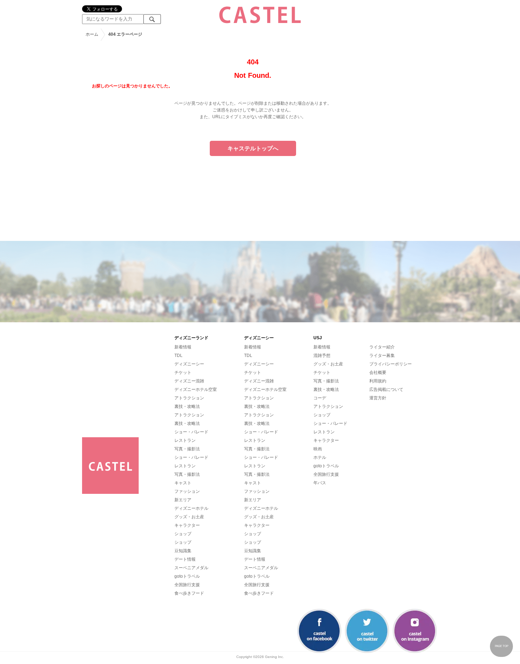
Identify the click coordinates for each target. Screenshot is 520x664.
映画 (317, 448)
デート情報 (185, 559)
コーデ (319, 397)
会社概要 (377, 372)
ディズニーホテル (191, 508)
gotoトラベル (187, 576)
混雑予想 (321, 355)
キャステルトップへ (252, 148)
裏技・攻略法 (187, 406)
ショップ (182, 533)
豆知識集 (182, 550)
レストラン (185, 440)
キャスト (182, 482)
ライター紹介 (382, 347)
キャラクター (187, 525)
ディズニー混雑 (189, 381)
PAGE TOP (501, 646)
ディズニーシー (189, 364)
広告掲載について (386, 389)
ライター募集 (382, 355)
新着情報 (182, 347)
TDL (178, 355)
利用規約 (377, 381)
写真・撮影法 (187, 448)
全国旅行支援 (187, 584)
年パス (319, 482)
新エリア (182, 499)
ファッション (187, 491)
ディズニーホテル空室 (195, 389)
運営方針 (377, 397)
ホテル (319, 457)
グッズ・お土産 (189, 516)
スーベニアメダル (191, 567)
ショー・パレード (191, 431)
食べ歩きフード (189, 593)
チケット (182, 372)
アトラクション (189, 397)
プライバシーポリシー (390, 364)
